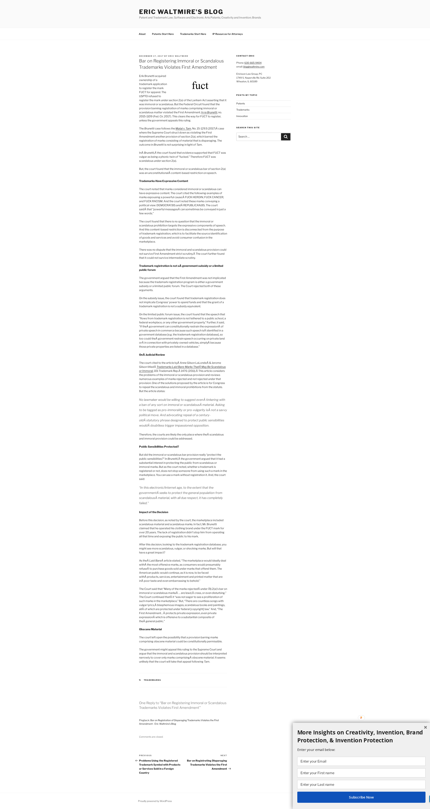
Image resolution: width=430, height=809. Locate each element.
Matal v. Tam (183, 128)
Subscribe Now (361, 797)
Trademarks (152, 680)
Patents (240, 103)
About (142, 33)
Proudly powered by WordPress (155, 801)
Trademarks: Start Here (193, 33)
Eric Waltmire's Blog (181, 11)
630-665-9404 (253, 62)
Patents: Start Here (163, 33)
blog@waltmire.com (254, 66)
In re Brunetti (209, 112)
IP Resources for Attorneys (227, 33)
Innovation (242, 116)
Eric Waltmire (178, 56)
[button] (361, 736)
